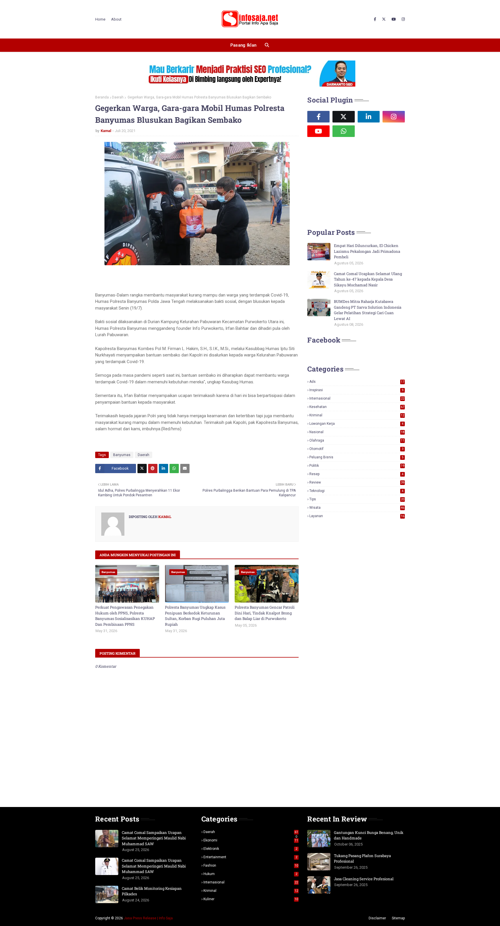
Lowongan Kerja (356, 424)
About (116, 19)
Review (356, 482)
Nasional (356, 432)
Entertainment (250, 857)
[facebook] (375, 19)
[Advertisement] (350, 182)
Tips (356, 499)
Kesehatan (356, 407)
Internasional (356, 398)
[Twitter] (142, 468)
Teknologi (356, 491)
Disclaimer (377, 918)
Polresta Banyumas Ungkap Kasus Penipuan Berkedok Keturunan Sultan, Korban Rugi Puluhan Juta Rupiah (195, 616)
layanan (356, 516)
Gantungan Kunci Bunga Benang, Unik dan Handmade (368, 835)
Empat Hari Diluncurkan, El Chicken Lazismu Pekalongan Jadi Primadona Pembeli (367, 251)
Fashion (250, 865)
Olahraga (356, 440)
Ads (356, 382)
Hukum (250, 874)
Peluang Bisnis (356, 457)
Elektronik (250, 849)
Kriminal (356, 415)
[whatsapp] (343, 131)
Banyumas (121, 455)
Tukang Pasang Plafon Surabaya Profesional (362, 858)
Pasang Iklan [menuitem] (243, 45)
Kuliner (250, 899)
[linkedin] (369, 116)
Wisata (356, 508)
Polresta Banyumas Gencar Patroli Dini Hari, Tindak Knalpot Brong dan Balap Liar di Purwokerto (265, 613)
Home (100, 19)
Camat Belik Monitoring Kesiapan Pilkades (152, 891)
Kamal (106, 131)
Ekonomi (250, 840)
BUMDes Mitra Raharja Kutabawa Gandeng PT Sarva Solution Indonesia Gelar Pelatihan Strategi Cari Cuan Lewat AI (367, 310)
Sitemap (398, 918)
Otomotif (356, 449)
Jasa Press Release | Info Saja (148, 918)
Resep (356, 474)
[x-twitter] (383, 19)
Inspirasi (356, 390)
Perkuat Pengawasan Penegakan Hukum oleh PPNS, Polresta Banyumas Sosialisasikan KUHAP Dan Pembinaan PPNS (125, 616)
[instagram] (402, 19)
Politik (356, 466)
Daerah (118, 97)
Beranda (102, 97)
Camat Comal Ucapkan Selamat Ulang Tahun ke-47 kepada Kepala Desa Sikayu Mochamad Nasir (368, 279)
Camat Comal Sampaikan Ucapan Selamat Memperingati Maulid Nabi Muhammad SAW (154, 838)
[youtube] (393, 19)
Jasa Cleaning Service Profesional (364, 878)
